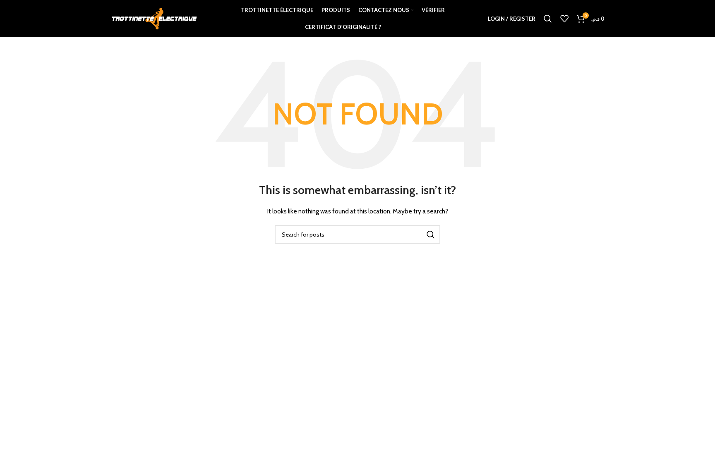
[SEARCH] (430, 234)
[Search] (548, 18)
